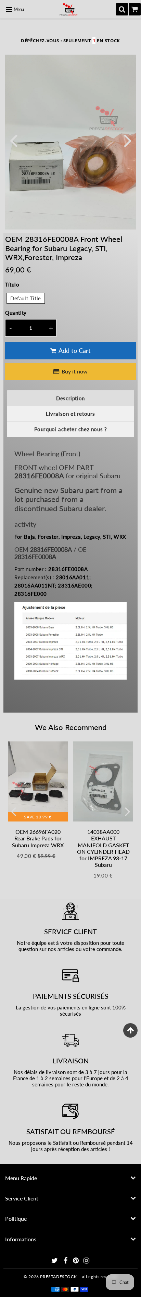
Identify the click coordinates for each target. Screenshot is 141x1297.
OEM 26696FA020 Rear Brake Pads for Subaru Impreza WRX (38, 838)
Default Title (25, 298)
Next (127, 140)
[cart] (135, 9)
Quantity (16, 313)
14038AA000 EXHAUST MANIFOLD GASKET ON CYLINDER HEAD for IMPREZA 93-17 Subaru (103, 848)
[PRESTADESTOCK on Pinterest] (76, 1261)
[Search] (122, 9)
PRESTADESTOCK (58, 1276)
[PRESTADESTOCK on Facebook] (66, 1261)
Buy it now (75, 371)
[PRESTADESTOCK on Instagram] (86, 1261)
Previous (13, 140)
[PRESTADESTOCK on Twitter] (55, 1261)
